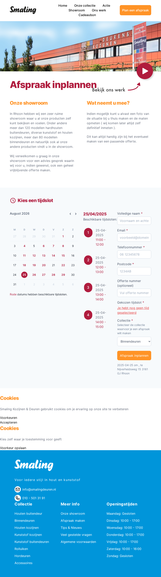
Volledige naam (130, 213)
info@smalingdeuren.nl (39, 489)
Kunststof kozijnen (28, 535)
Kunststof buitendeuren (32, 542)
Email (122, 230)
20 (44, 265)
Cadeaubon (87, 15)
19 (34, 265)
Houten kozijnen (27, 528)
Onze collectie (85, 5)
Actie (106, 5)
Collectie (125, 320)
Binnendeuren (25, 521)
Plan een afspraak (135, 10)
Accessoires (23, 563)
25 (24, 274)
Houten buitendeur (28, 513)
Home (63, 5)
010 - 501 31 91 (33, 498)
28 (53, 274)
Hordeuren (22, 556)
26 (34, 274)
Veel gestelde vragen (76, 535)
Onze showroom (73, 513)
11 (24, 255)
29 (63, 274)
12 (34, 255)
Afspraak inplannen (134, 355)
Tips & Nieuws (71, 528)
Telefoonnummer (131, 247)
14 (53, 255)
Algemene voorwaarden (78, 542)
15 (63, 255)
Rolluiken (21, 549)
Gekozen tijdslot (130, 302)
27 (43, 274)
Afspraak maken (73, 521)
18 (24, 265)
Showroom (77, 10)
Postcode (125, 264)
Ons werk (99, 10)
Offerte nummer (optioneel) (129, 283)
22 (63, 265)
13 (43, 255)
